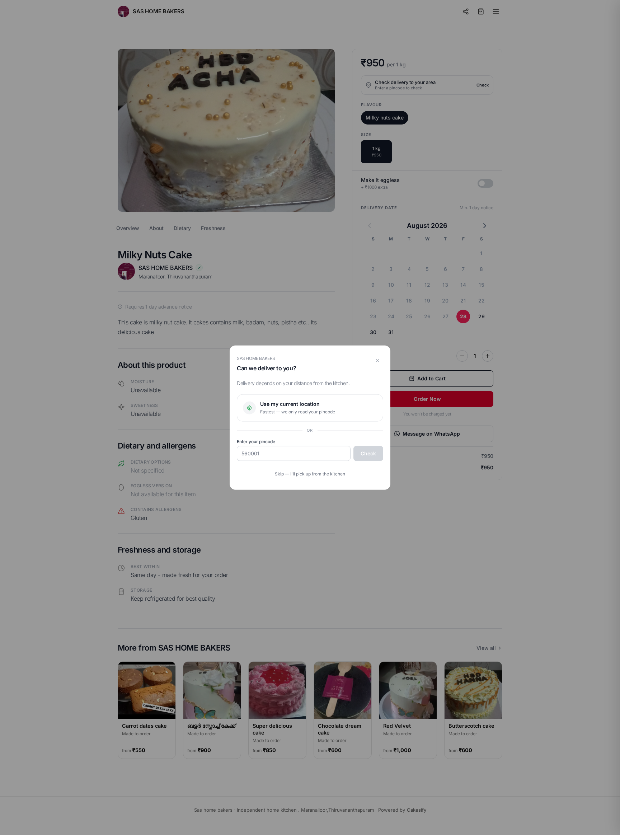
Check (368, 453)
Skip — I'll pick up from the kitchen (310, 474)
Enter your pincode (256, 441)
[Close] (377, 360)
